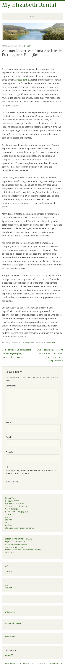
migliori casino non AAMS (15, 549)
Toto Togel (9, 514)
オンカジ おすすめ (12, 500)
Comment (11, 385)
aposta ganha (22, 79)
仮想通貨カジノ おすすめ (15, 503)
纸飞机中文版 (10, 612)
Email (9, 437)
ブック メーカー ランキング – (17, 506)
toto (6, 585)
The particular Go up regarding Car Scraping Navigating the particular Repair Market (16, 353)
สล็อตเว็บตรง (10, 636)
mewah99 (9, 655)
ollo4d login (10, 552)
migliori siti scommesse (15, 541)
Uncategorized (28, 343)
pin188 (8, 522)
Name (9, 422)
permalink (51, 343)
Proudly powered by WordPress (16, 663)
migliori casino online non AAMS (18, 539)
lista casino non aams (14, 547)
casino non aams (33, 549)
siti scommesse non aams (16, 544)
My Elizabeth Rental (29, 5)
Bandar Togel (10, 498)
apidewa (8, 525)
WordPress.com (55, 663)
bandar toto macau (13, 623)
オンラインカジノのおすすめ (16, 511)
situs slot (8, 571)
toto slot (8, 587)
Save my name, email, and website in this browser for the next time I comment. (31, 472)
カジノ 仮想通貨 (11, 509)
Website (9, 452)
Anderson (26, 46)
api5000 (8, 519)
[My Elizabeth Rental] (33, 39)
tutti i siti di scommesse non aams (19, 528)
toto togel (9, 517)
